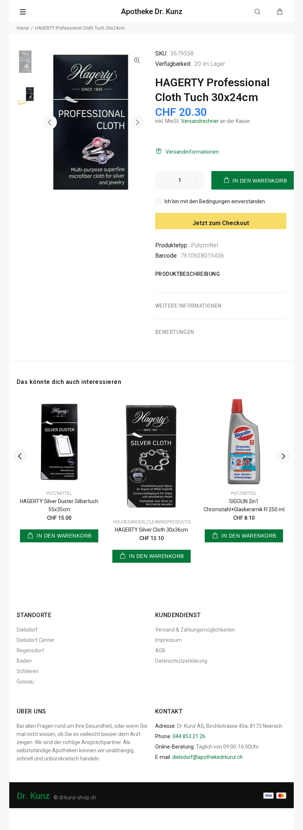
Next (137, 122)
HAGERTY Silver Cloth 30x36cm (151, 530)
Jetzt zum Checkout (221, 223)
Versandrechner (200, 121)
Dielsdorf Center (36, 640)
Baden (24, 661)
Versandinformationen (192, 152)
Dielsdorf (27, 630)
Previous (50, 122)
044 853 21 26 (189, 736)
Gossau (25, 682)
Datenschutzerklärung (181, 661)
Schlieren (27, 671)
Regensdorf (30, 650)
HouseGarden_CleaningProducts (151, 522)
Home (23, 28)
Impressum (168, 640)
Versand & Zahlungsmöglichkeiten (195, 630)
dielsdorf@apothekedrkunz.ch (207, 757)
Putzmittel (204, 245)
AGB (160, 650)
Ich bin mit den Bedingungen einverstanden (214, 201)
